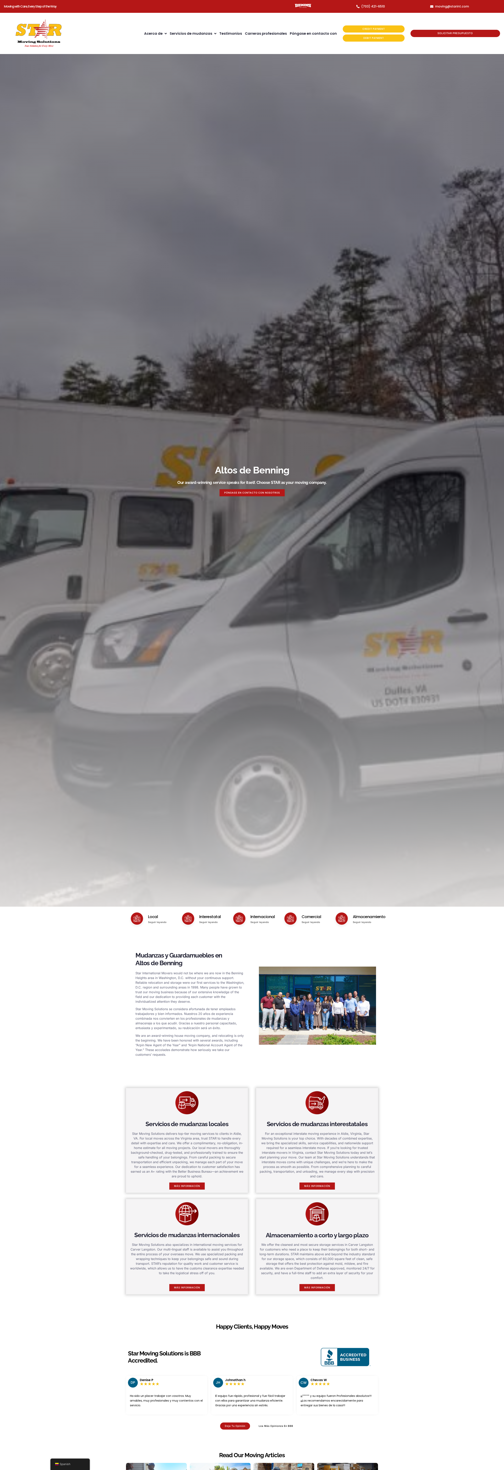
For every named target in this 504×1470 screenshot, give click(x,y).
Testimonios (230, 33)
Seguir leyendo (157, 922)
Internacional (262, 916)
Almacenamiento (369, 916)
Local (153, 916)
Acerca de (153, 33)
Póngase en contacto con (313, 33)
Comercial (311, 916)
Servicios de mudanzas (191, 33)
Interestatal (210, 916)
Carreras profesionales (266, 33)
